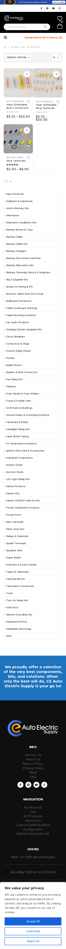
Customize (33, 931)
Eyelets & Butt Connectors (22, 372)
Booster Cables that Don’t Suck (24, 293)
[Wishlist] (59, 18)
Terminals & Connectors (20, 586)
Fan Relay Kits (14, 379)
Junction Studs (14, 471)
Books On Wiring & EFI (19, 286)
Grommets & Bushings (19, 407)
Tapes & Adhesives (17, 571)
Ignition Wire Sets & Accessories (25, 450)
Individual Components (19, 457)
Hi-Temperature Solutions (21, 443)
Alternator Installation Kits (21, 222)
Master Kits (13, 493)
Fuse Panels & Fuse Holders (22, 393)
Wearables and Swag (18, 628)
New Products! (15, 193)
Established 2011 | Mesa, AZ (43, 37)
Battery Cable (14, 236)
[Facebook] (41, 8)
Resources (33, 820)
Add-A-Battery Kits (17, 208)
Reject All (33, 941)
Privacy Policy (33, 768)
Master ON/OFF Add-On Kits (23, 500)
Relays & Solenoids (17, 536)
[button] (7, 37)
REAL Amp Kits (15, 529)
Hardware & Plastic (17, 422)
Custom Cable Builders (33, 825)
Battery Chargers (16, 250)
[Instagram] (59, 8)
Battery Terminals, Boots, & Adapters (28, 272)
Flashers (11, 386)
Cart (33, 812)
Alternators (12, 215)
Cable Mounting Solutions (21, 315)
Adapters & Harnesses (19, 201)
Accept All (33, 921)
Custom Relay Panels (18, 350)
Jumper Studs (14, 464)
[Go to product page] (18, 82)
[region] (33, 915)
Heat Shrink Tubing (17, 436)
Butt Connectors (15, 101)
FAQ (33, 777)
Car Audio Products (17, 322)
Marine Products (15, 486)
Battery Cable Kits (17, 243)
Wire (9, 635)
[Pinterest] (47, 8)
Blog (33, 772)
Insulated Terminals (17, 157)
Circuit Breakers (15, 336)
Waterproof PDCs (16, 621)
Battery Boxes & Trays (19, 229)
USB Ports (12, 607)
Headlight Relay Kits (18, 429)
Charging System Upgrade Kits (24, 329)
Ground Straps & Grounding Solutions (27, 414)
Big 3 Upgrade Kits (17, 279)
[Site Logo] (14, 18)
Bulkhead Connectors (19, 300)
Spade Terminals (16, 543)
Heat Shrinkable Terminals (50, 102)
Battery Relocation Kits (20, 265)
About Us (33, 759)
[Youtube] (53, 8)
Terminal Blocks (15, 578)
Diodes (10, 357)
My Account (33, 807)
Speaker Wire (14, 550)
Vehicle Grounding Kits (19, 614)
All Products (33, 816)
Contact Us (33, 755)
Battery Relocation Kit (33, 833)
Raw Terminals (14, 521)
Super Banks (13, 557)
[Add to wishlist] (28, 101)
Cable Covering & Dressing (21, 308)
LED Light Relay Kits (18, 479)
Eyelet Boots (14, 365)
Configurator (33, 829)
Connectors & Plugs (17, 343)
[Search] (45, 27)
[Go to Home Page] (5, 47)
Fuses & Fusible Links (18, 400)
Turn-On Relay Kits (17, 600)
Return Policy (33, 763)
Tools (9, 593)
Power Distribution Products (23, 507)
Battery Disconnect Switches (23, 258)
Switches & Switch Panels (21, 564)
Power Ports (13, 514)
